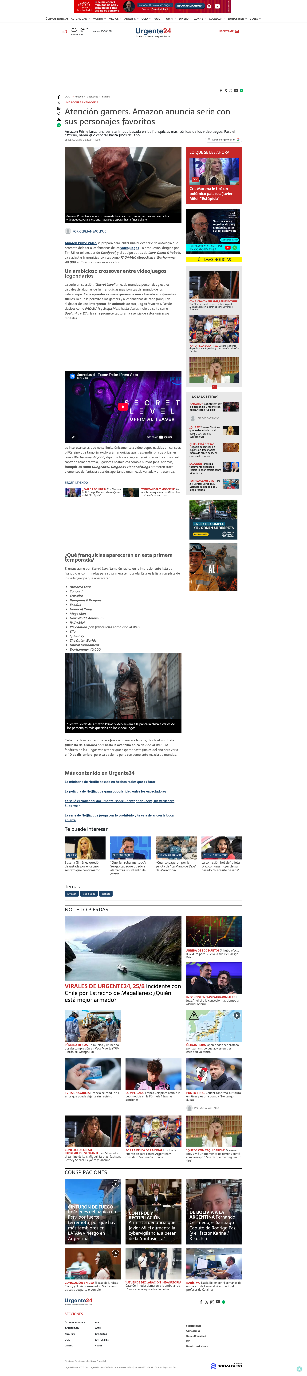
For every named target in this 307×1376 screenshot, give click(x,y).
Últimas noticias (57, 19)
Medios (114, 19)
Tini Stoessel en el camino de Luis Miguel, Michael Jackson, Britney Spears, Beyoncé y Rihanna (93, 1156)
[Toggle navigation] (66, 31)
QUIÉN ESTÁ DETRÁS (201, 444)
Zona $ (199, 19)
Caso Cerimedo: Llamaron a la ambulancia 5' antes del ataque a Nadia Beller (153, 1287)
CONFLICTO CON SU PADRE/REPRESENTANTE (82, 1151)
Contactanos (193, 1331)
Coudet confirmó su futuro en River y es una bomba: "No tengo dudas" (213, 1096)
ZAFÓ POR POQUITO (123, 855)
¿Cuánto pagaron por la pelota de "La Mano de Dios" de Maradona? (176, 866)
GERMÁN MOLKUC (92, 231)
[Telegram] (58, 114)
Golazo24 (216, 19)
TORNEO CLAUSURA (201, 481)
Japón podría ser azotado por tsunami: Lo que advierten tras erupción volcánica (212, 1048)
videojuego (89, 894)
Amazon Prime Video (81, 243)
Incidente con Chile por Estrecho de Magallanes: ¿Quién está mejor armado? (123, 993)
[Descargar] (59, 120)
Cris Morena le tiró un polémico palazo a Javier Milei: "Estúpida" (101, 492)
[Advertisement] (153, 64)
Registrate (226, 31)
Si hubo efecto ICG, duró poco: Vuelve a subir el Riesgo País (212, 954)
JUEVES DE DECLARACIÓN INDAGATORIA (153, 1282)
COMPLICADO (135, 1093)
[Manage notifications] (299, 1369)
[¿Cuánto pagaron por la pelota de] (176, 858)
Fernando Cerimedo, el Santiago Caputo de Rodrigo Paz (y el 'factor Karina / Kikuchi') (212, 1227)
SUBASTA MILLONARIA (169, 855)
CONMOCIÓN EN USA (80, 1282)
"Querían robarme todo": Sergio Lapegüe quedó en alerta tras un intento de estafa (128, 868)
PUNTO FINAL (196, 1093)
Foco (157, 19)
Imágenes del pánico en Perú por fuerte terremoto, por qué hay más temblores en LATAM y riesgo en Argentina (92, 1225)
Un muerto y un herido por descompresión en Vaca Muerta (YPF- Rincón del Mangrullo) (92, 1048)
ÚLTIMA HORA (196, 1045)
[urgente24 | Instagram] (230, 90)
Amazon (71, 894)
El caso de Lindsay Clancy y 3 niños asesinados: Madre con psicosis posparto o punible (91, 1286)
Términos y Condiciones (75, 1361)
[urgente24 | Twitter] (225, 90)
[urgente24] (78, 1304)
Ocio (145, 19)
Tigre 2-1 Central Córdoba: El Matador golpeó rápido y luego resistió (204, 485)
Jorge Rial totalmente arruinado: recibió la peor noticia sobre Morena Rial (205, 468)
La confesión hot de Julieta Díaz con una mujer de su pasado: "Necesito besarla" (220, 866)
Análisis (130, 19)
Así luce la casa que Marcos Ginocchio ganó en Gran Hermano (160, 492)
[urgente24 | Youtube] (236, 90)
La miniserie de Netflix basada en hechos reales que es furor (110, 781)
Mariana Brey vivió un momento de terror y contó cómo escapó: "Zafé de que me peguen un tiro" (213, 1155)
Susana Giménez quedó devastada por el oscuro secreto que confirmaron (204, 432)
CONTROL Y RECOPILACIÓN (145, 1215)
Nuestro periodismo (197, 1346)
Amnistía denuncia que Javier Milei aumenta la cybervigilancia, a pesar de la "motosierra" (152, 1230)
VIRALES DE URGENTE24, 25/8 (105, 986)
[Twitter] (59, 103)
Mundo (98, 19)
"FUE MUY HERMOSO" (215, 855)
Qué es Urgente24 (196, 1336)
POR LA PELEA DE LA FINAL (144, 1150)
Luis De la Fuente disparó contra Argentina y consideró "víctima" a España (151, 1153)
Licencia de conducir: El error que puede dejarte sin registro (92, 1095)
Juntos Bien (236, 19)
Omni (170, 19)
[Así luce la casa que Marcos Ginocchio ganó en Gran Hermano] (131, 494)
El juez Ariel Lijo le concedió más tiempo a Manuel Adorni (212, 1000)
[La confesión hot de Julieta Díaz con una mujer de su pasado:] (221, 858)
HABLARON (196, 404)
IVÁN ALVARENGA (210, 418)
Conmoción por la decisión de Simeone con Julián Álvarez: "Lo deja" (205, 407)
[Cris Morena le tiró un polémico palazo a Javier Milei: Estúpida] (73, 494)
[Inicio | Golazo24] (241, 90)
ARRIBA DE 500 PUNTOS (203, 950)
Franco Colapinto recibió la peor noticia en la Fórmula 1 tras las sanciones (153, 1096)
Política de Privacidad (96, 1361)
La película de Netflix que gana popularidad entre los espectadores (115, 791)
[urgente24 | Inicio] (239, 1351)
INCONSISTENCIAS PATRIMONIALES (211, 997)
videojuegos (129, 247)
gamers (106, 894)
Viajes (254, 19)
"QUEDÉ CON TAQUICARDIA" (206, 1150)
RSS (188, 1341)
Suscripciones (193, 1326)
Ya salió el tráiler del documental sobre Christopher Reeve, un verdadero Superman (119, 803)
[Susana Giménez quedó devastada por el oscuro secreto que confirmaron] (85, 858)
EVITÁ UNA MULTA (77, 1093)
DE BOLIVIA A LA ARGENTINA (206, 1215)
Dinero (184, 19)
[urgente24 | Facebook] (221, 90)
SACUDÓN (196, 464)
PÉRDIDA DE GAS (76, 1045)
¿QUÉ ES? (195, 427)
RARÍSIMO (193, 1282)
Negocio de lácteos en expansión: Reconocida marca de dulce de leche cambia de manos (203, 451)
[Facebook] (59, 97)
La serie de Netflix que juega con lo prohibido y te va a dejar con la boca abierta (119, 818)
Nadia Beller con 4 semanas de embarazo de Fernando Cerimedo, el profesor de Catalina (213, 1286)
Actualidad (79, 19)
